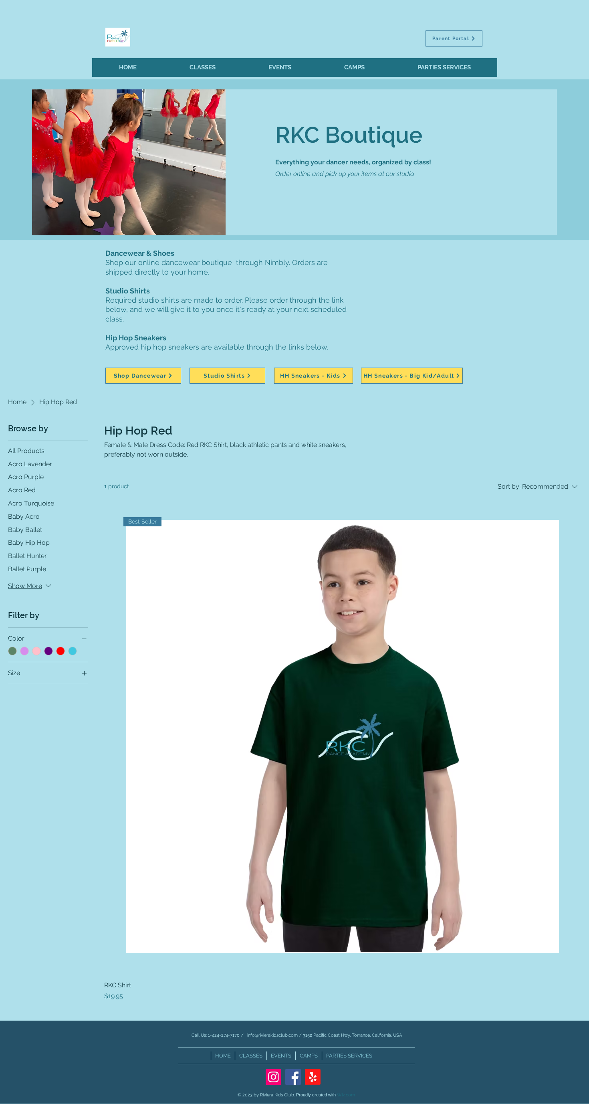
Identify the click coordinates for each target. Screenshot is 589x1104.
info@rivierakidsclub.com (272, 1035)
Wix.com (346, 1095)
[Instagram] (273, 1077)
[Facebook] (293, 1077)
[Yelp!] (313, 1077)
